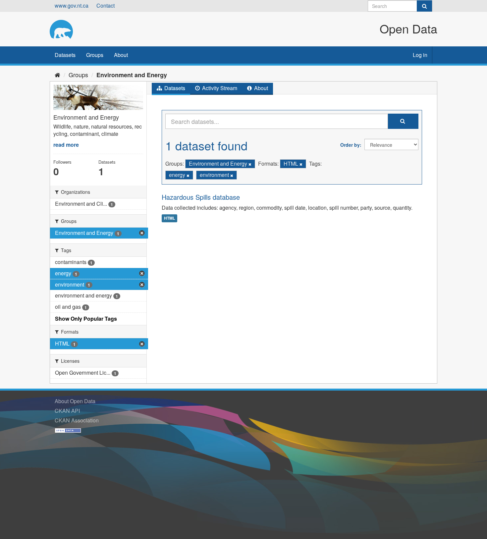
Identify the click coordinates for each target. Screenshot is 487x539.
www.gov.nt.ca (71, 5)
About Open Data (75, 401)
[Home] (57, 74)
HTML (169, 218)
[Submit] (424, 6)
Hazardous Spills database (201, 197)
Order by (350, 144)
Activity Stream (219, 88)
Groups (94, 55)
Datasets (65, 55)
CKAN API (67, 410)
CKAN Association (77, 420)
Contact (105, 5)
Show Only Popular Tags (86, 318)
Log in (420, 55)
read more (66, 144)
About (121, 55)
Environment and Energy (131, 75)
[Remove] (249, 164)
